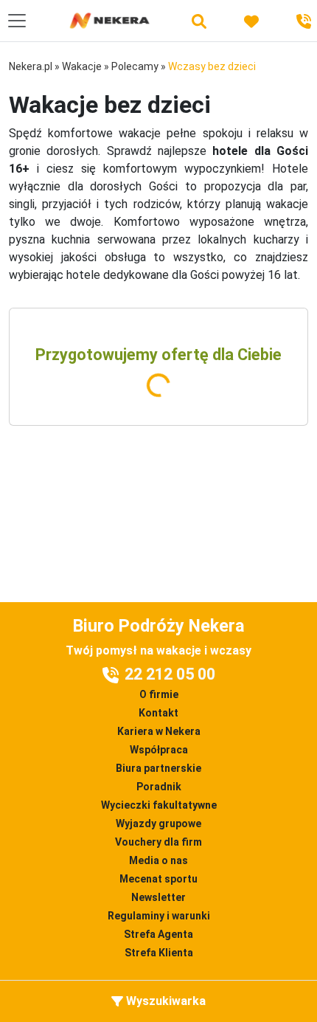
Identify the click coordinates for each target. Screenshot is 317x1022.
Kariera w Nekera (159, 731)
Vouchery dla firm (158, 842)
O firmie (158, 694)
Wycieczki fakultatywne (159, 805)
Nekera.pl (30, 66)
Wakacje (82, 66)
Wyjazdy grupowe (158, 823)
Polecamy (134, 66)
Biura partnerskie (158, 768)
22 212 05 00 (170, 674)
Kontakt (158, 713)
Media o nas (158, 860)
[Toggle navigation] (17, 21)
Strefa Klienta (159, 953)
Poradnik (158, 787)
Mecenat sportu (158, 879)
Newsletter (158, 897)
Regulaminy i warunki (159, 916)
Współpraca (159, 750)
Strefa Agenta (158, 934)
